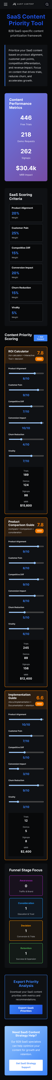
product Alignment (17, 368)
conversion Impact (17, 418)
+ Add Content (40, 338)
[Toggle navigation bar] (5, 4)
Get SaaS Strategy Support (26, 1065)
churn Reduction (16, 434)
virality (11, 451)
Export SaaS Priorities (26, 1009)
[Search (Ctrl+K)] (47, 4)
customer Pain (15, 385)
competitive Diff (16, 401)
